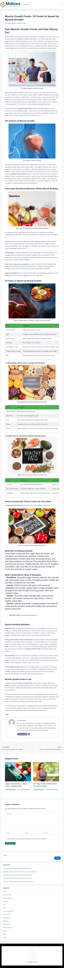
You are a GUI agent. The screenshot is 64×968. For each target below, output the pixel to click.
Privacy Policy (32, 953)
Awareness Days (7, 894)
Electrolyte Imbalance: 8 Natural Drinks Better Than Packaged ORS (19, 871)
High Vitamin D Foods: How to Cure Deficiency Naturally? (17, 875)
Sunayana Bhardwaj (21, 720)
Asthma (5, 891)
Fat (4, 904)
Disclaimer (32, 955)
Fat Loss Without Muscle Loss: (28, 615)
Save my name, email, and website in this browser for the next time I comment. (26, 838)
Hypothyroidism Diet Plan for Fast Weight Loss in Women (17, 878)
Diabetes (5, 901)
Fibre (4, 908)
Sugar (4, 937)
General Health (7, 914)
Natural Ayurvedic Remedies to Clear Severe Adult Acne (17, 868)
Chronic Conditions (8, 898)
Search (5, 855)
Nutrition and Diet (7, 927)
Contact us (32, 950)
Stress (4, 934)
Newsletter (32, 959)
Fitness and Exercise (11, 789)
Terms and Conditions (32, 957)
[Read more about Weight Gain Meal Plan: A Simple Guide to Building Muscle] (18, 771)
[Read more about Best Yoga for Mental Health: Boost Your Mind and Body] (46, 771)
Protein (5, 931)
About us (32, 948)
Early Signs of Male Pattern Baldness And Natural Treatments (18, 881)
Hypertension (6, 917)
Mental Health (6, 924)
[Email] (29, 734)
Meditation (5, 921)
